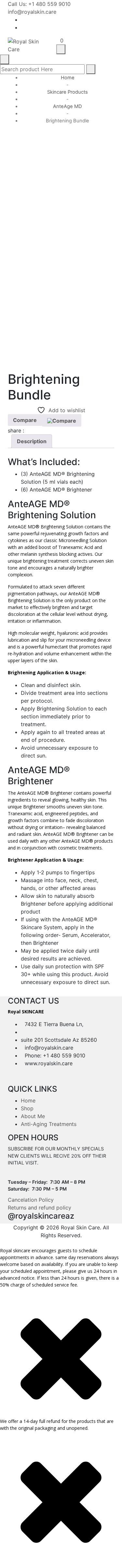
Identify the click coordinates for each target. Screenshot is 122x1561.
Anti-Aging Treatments (48, 1124)
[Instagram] (112, 27)
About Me (33, 1116)
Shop (27, 1108)
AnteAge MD (67, 106)
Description (32, 441)
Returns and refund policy (39, 1207)
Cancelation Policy (31, 1199)
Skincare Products (67, 92)
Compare (25, 420)
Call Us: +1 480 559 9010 (39, 4)
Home (68, 78)
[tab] (31, 441)
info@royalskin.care (32, 11)
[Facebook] (112, 19)
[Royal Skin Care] (27, 44)
